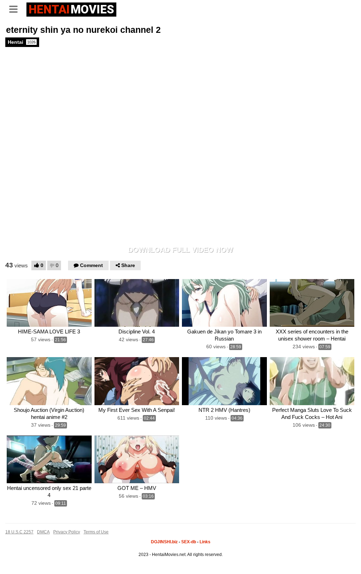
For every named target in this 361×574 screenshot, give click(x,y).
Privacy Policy (66, 531)
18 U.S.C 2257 (19, 531)
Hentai (22, 42)
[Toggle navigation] (15, 8)
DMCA (43, 531)
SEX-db (188, 541)
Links (205, 541)
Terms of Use (96, 531)
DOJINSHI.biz (164, 541)
